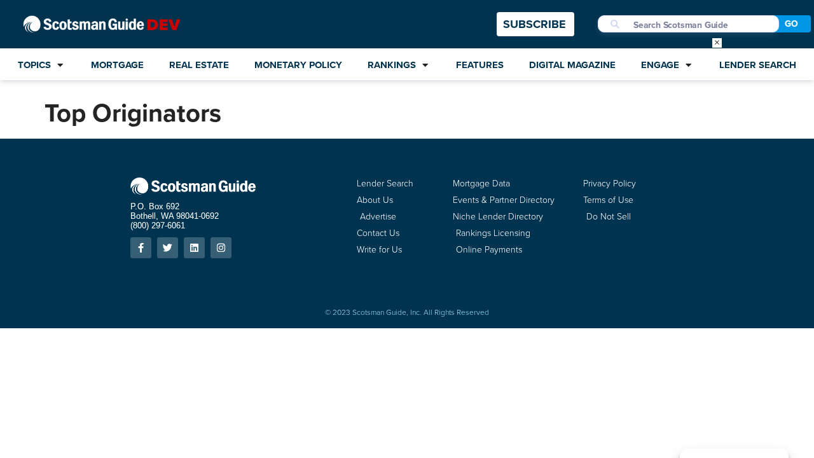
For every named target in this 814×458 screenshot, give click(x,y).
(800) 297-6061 (157, 225)
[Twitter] (167, 247)
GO (791, 24)
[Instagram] (220, 247)
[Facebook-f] (140, 247)
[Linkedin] (194, 247)
